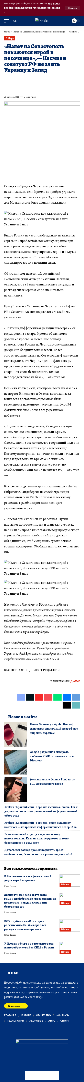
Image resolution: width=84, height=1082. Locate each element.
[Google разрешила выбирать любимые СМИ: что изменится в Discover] (15, 762)
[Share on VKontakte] (66, 79)
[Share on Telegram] (73, 79)
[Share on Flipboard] (21, 79)
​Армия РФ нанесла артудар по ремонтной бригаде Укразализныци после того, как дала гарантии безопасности (30, 901)
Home (7, 31)
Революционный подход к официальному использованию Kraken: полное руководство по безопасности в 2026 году (36, 838)
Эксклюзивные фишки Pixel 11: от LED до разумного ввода (52, 781)
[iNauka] (42, 21)
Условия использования (46, 7)
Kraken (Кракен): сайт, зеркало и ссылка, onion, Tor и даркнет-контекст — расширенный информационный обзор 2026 (40, 811)
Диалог (75, 681)
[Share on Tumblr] (51, 79)
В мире (9, 38)
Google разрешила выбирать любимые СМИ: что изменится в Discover (52, 756)
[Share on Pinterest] (29, 79)
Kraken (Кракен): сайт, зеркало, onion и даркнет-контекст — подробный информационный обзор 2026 (40, 825)
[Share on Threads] (7, 88)
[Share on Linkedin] (43, 79)
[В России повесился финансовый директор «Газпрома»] (70, 880)
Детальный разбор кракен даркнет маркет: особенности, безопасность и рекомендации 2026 (38, 852)
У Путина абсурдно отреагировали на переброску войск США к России (29, 945)
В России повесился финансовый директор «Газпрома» (27, 878)
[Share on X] (14, 79)
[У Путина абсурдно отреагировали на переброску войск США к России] (70, 948)
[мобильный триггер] (7, 21)
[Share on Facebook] (7, 79)
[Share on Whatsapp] (36, 79)
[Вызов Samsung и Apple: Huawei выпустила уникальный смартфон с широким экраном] (15, 734)
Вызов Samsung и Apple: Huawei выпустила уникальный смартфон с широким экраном (54, 728)
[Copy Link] (14, 88)
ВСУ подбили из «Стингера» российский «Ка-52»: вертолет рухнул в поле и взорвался (25, 925)
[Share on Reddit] (58, 79)
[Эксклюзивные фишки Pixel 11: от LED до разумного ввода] (15, 789)
